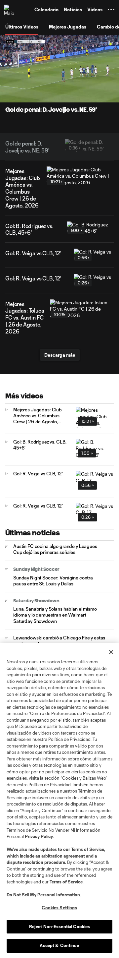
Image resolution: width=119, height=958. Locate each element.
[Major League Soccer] (10, 9)
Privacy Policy (39, 836)
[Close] (111, 652)
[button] (111, 9)
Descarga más (59, 355)
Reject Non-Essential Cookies (59, 926)
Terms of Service (87, 849)
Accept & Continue (59, 945)
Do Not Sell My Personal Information (43, 894)
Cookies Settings (59, 907)
